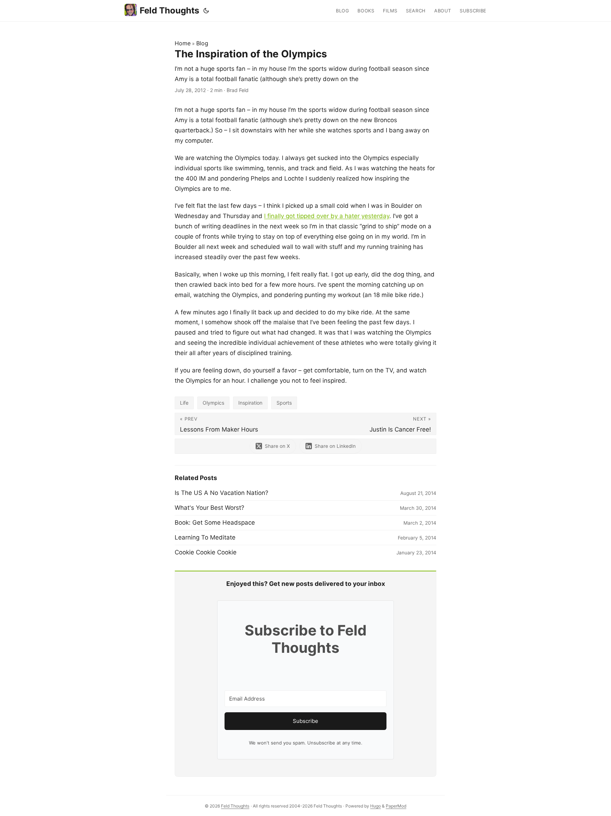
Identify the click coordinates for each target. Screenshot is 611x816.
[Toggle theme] (206, 10)
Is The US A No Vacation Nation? (221, 492)
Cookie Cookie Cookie (206, 552)
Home (183, 43)
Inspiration (250, 403)
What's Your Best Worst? (209, 507)
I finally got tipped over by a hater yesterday (326, 215)
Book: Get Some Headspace (215, 522)
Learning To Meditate (205, 537)
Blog (202, 43)
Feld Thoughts (169, 10)
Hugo (375, 806)
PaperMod (396, 806)
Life (184, 403)
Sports (284, 403)
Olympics (213, 403)
